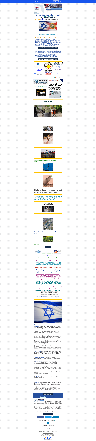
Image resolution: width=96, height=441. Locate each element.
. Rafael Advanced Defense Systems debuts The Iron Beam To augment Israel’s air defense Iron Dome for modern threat (47, 297)
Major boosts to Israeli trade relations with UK (44, 55)
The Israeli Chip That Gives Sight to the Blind (47, 274)
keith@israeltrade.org (46, 435)
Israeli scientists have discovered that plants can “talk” (45, 54)
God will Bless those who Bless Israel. (58, 73)
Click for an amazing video (48, 16)
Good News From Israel (48, 34)
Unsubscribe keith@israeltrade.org (48, 433)
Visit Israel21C (48, 246)
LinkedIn (55, 420)
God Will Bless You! (58, 70)
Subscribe (43, 397)
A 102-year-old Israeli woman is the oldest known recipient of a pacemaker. (48, 52)
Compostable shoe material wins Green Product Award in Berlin (48, 173)
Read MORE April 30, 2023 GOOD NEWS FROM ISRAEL (48, 47)
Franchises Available (48, 72)
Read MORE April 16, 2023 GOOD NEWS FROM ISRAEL (48, 59)
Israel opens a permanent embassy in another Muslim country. (47, 41)
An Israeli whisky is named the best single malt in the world (46, 56)
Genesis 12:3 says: (58, 66)
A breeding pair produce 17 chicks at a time (48, 288)
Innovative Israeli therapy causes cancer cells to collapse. (46, 39)
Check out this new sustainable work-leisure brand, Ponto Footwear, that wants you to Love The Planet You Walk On (54, 88)
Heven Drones (49, 43)
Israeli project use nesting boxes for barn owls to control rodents (49, 286)
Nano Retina (48, 276)
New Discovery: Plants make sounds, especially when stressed (48, 119)
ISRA (45, 101)
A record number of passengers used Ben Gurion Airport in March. (47, 44)
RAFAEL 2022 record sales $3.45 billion (48, 290)
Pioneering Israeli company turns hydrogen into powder (46, 161)
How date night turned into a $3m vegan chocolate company (45, 124)
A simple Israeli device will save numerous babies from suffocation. (48, 40)
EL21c (50, 101)
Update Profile (44, 434)
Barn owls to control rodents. (43, 286)
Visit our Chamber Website (48, 394)
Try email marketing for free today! (48, 439)
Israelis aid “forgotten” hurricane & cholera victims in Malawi (46, 53)
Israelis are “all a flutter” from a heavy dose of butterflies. (46, 45)
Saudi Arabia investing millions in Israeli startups (49, 267)
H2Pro (44, 43)
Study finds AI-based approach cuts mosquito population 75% (47, 145)
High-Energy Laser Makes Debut (44, 296)
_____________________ (48, 121)
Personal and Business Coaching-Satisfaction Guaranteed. (39, 70)
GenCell (40, 43)
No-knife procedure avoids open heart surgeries (47, 281)
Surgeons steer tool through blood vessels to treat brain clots (47, 215)
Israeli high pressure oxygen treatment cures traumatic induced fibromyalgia (48, 51)
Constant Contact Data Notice (50, 434)
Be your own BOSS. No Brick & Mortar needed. (48, 74)
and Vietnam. (54, 55)
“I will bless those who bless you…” (57, 67)
